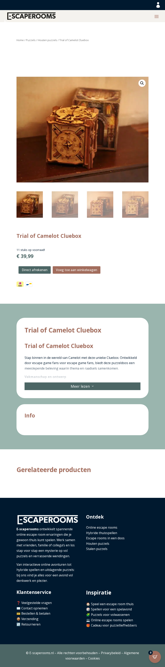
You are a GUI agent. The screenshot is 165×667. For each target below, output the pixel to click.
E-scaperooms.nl (41, 653)
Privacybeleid (111, 653)
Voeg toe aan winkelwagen (76, 270)
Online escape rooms (101, 527)
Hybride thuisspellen (101, 533)
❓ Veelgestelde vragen (34, 603)
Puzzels (31, 40)
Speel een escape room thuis (112, 604)
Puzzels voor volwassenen (110, 614)
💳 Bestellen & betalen (33, 613)
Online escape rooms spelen (112, 620)
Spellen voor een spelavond (111, 609)
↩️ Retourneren (28, 624)
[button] (142, 83)
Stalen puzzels (96, 549)
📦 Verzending (27, 619)
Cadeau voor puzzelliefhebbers (114, 625)
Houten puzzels (47, 40)
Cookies (94, 658)
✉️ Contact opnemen (32, 608)
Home (20, 40)
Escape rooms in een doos (105, 538)
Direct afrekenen (34, 270)
